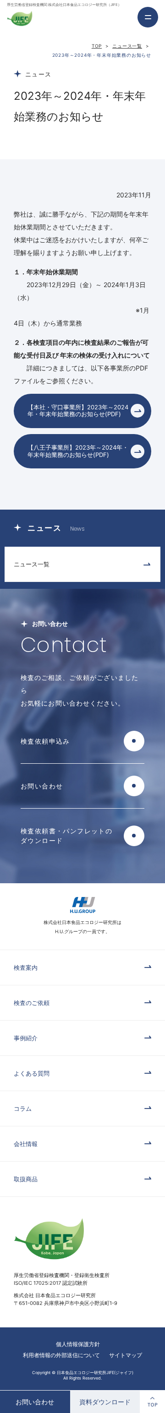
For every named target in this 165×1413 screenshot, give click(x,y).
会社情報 (26, 1143)
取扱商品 (26, 1179)
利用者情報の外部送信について (61, 1355)
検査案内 (26, 967)
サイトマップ (125, 1355)
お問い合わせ (35, 1402)
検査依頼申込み (45, 741)
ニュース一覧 (127, 46)
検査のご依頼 (32, 1002)
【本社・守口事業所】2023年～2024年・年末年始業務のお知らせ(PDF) (78, 410)
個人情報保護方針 (78, 1344)
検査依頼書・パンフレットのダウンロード (66, 835)
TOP (97, 46)
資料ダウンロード (105, 1402)
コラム (23, 1108)
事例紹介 (26, 1038)
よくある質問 (32, 1073)
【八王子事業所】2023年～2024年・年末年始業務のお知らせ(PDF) (78, 451)
